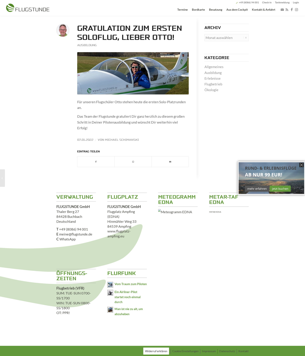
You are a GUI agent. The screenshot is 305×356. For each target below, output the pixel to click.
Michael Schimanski (122, 140)
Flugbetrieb (213, 84)
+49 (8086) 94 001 (249, 2)
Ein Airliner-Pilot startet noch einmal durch (128, 297)
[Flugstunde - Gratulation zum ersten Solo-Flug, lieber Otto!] (133, 73)
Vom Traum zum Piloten (131, 284)
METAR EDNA (215, 212)
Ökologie (211, 90)
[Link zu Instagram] (296, 9)
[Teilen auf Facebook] (95, 161)
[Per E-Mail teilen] (170, 161)
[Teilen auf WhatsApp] (133, 161)
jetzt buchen (280, 188)
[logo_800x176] (27, 8)
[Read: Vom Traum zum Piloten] (110, 285)
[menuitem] (267, 2)
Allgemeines (214, 67)
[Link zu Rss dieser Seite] (287, 9)
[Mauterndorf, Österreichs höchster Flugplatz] (2, 178)
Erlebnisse (212, 78)
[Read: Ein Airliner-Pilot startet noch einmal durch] (110, 293)
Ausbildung (87, 45)
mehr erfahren (257, 188)
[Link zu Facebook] (291, 9)
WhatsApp (67, 239)
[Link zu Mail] (282, 9)
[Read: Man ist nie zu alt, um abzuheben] (110, 310)
